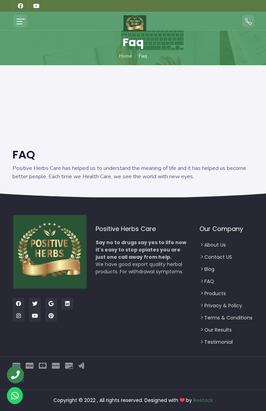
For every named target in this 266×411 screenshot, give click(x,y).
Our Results (218, 329)
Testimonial (218, 342)
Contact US (218, 257)
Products (215, 293)
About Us (215, 244)
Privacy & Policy (223, 305)
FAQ (209, 281)
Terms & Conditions (228, 317)
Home (125, 56)
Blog (209, 269)
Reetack (203, 400)
